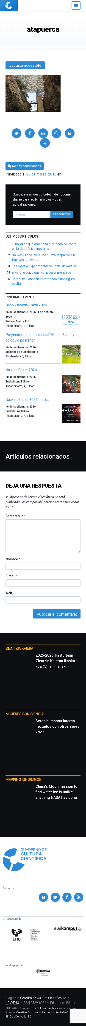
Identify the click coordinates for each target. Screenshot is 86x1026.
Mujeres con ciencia (24, 714)
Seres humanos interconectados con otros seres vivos (57, 726)
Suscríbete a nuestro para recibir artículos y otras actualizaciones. (42, 199)
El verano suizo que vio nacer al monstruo (41, 272)
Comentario (15, 516)
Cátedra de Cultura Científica (41, 998)
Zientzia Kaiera (19, 648)
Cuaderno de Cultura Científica (39, 1008)
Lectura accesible (25, 65)
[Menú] (76, 5)
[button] (16, 133)
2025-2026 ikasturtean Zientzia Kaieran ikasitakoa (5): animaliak (56, 661)
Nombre (13, 559)
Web (9, 593)
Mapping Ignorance (23, 779)
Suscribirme (62, 214)
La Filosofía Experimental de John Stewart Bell (45, 266)
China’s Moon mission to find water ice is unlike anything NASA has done (57, 792)
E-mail (11, 576)
